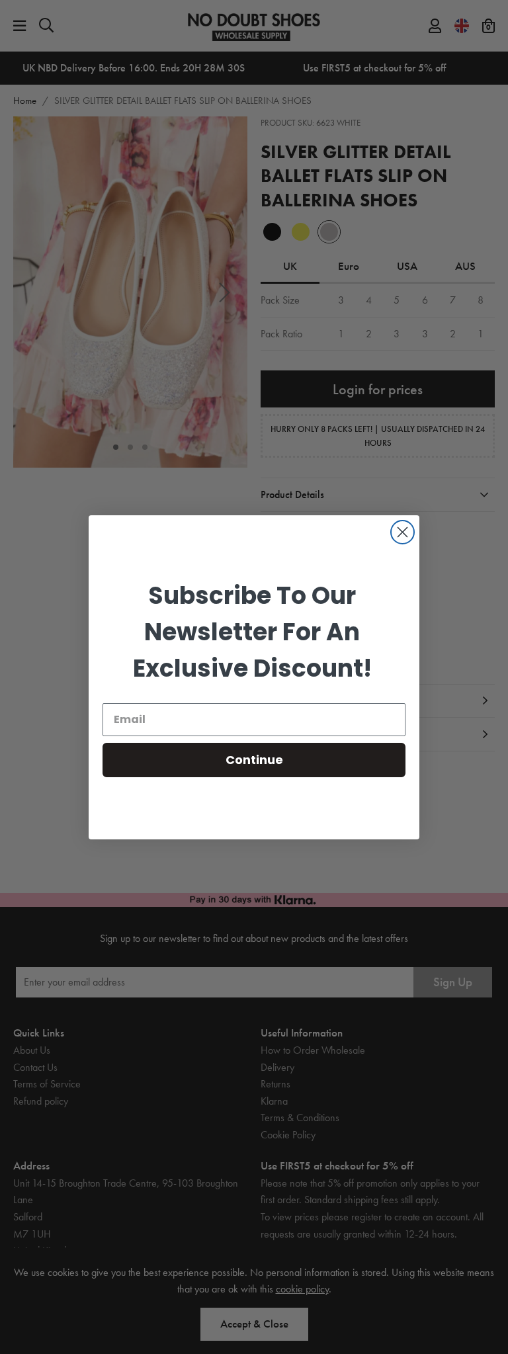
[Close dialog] (402, 532)
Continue (254, 759)
